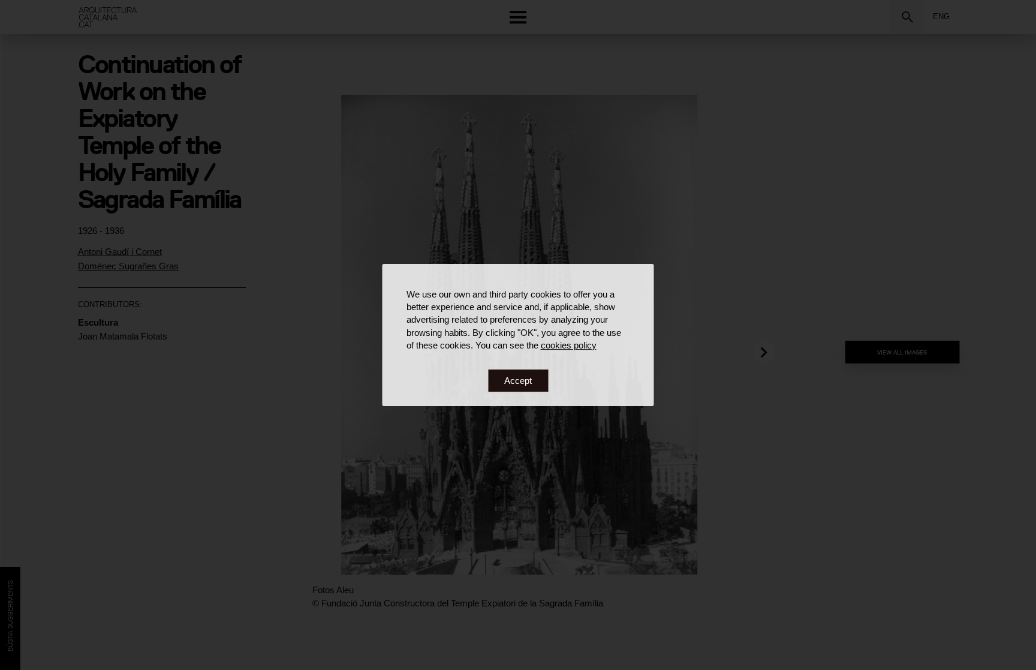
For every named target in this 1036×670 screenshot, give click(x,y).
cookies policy (569, 345)
